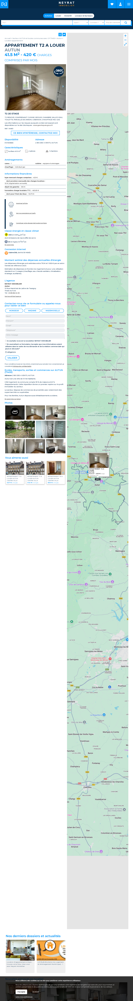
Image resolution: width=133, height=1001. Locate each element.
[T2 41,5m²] (35, 87)
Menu (129, 4)
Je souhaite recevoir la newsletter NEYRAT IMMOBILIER (29, 341)
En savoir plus (9, 245)
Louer (58, 16)
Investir (68, 16)
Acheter (48, 16)
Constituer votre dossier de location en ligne (31, 223)
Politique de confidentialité (21, 366)
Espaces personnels (120, 4)
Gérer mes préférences (24, 997)
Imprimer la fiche (22, 203)
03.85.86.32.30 (14, 293)
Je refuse (35, 992)
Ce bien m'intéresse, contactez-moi (35, 133)
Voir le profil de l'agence (13, 296)
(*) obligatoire (10, 352)
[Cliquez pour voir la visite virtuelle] (15, 412)
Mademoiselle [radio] (53, 311)
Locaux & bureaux (84, 16)
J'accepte (21, 992)
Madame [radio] (32, 311)
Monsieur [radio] (14, 311)
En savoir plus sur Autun (13, 399)
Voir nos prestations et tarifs (26, 213)
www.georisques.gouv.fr (43, 125)
